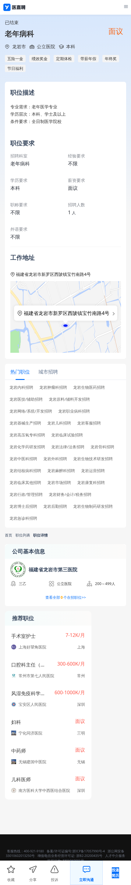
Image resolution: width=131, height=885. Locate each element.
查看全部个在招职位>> (65, 597)
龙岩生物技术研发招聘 (93, 458)
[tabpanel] (65, 455)
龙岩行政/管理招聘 (26, 494)
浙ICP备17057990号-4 (88, 851)
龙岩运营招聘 (93, 470)
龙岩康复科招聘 (91, 482)
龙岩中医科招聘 (23, 458)
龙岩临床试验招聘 (67, 435)
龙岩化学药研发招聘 (27, 447)
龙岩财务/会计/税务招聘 (70, 494)
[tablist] (65, 372)
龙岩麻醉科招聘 (61, 470)
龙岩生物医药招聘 (89, 387)
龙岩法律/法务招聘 (67, 447)
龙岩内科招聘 (21, 387)
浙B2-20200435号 (89, 856)
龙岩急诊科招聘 (23, 518)
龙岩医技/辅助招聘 (26, 399)
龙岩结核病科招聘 (25, 470)
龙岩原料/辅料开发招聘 (69, 399)
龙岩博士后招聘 (23, 506)
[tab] (20, 371)
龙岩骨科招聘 (102, 447)
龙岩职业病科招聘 (74, 411)
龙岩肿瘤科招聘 (53, 387)
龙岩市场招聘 (59, 482)
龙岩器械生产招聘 (25, 423)
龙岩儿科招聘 (59, 423)
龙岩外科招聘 (55, 458)
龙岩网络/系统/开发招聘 (30, 411)
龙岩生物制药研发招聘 (93, 506)
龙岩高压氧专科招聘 (27, 435)
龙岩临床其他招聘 (25, 482)
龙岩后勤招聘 (55, 506)
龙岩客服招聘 (89, 423)
